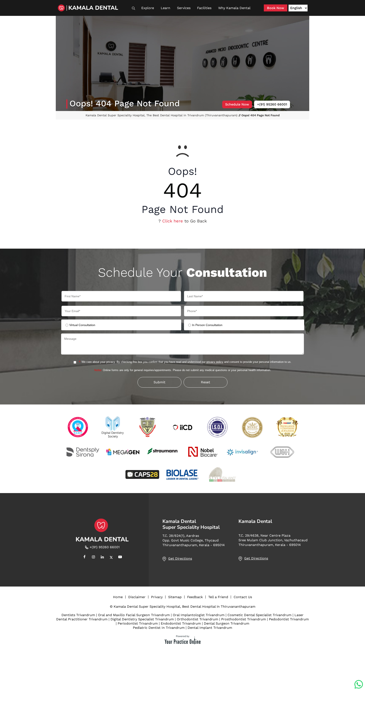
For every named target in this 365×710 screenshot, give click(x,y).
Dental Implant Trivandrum (210, 628)
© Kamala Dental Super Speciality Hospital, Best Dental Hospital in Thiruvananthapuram (182, 606)
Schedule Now (237, 104)
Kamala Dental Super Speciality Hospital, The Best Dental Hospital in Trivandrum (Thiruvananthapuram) (162, 115)
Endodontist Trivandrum (181, 623)
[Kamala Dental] (94, 7)
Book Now (275, 8)
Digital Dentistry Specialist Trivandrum (142, 619)
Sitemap (175, 597)
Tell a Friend (218, 597)
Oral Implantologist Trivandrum (199, 615)
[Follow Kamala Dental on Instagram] (93, 557)
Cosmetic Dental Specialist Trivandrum (259, 615)
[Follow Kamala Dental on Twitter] (111, 557)
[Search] (135, 8)
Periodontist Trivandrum (138, 623)
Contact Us (243, 597)
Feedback (195, 597)
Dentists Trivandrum (78, 615)
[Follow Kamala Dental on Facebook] (84, 557)
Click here (172, 220)
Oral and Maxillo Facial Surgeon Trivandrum (134, 615)
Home (118, 597)
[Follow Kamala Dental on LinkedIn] (102, 557)
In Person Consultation (207, 325)
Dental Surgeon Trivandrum (226, 623)
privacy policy (214, 361)
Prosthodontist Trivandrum (243, 619)
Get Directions (180, 558)
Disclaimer (137, 597)
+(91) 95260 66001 (272, 104)
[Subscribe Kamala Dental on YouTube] (120, 557)
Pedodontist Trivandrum (289, 619)
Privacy (157, 597)
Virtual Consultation (82, 325)
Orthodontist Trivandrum (197, 619)
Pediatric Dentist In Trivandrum (159, 628)
